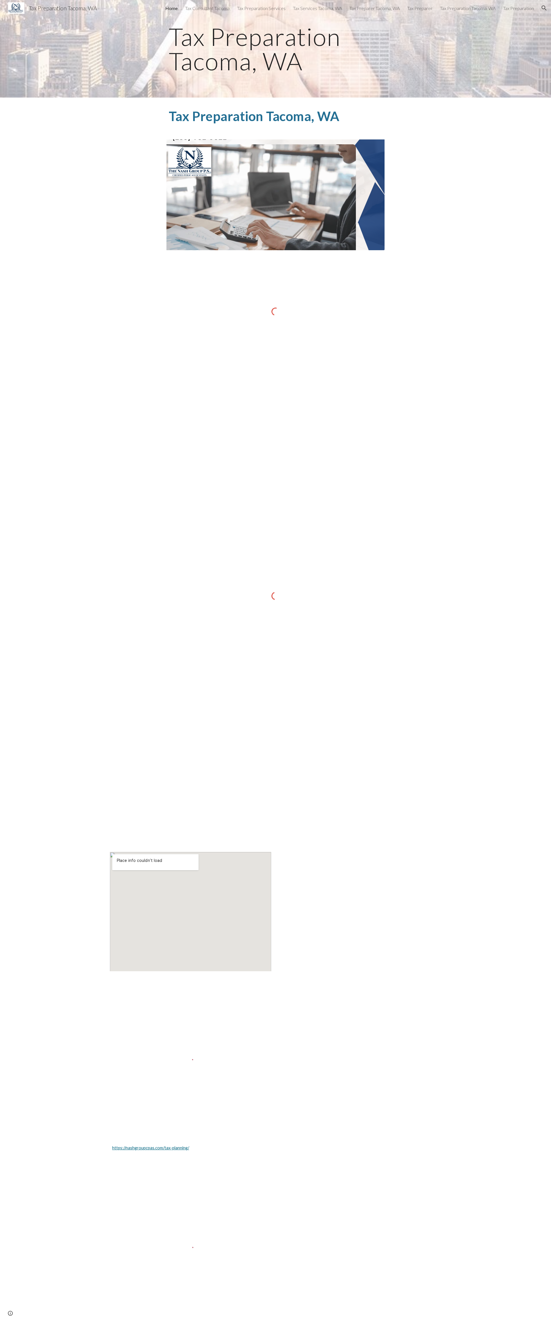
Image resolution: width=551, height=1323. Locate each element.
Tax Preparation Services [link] (261, 8)
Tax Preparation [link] (518, 8)
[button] (544, 8)
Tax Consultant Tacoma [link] (207, 8)
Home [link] (171, 8)
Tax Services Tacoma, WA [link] (317, 8)
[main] (275, 49)
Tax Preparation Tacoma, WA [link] (468, 8)
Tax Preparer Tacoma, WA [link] (375, 8)
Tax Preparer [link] (419, 8)
